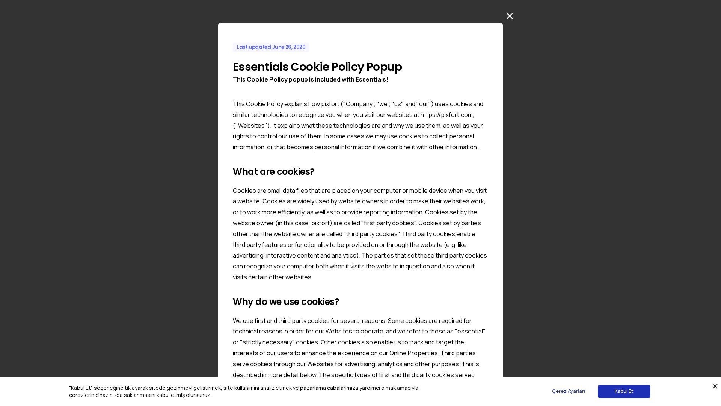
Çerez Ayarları (568, 391)
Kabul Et (624, 391)
